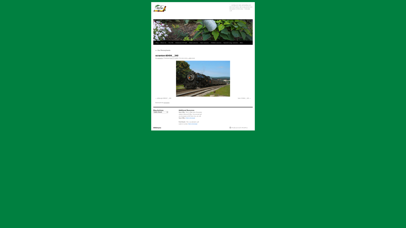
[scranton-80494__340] (203, 79)
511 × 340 (188, 58)
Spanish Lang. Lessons (231, 43)
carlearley (160, 58)
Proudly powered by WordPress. (240, 127)
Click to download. (190, 118)
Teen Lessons (204, 43)
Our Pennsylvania (162, 50)
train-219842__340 (243, 98)
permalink (166, 102)
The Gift (170, 43)
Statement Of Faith (181, 43)
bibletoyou (179, 9)
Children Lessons (216, 43)
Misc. (241, 43)
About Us (163, 43)
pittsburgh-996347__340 (164, 98)
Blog (157, 43)
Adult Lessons (193, 43)
